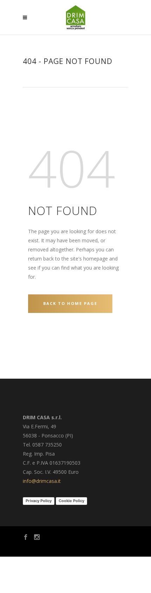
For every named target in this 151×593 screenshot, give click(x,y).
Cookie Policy (71, 500)
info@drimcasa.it (42, 481)
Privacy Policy (39, 500)
